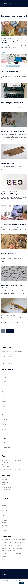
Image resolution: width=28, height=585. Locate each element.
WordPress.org (6, 450)
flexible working (18, 545)
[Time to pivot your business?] (14, 305)
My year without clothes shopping (12, 131)
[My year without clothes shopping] (14, 119)
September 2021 (6, 384)
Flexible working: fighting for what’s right (12, 354)
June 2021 (4, 389)
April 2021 (4, 394)
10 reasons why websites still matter (13, 224)
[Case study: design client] (14, 59)
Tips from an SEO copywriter (11, 194)
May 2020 (4, 409)
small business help (17, 69)
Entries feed (5, 445)
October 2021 (5, 381)
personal (4, 424)
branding (4, 419)
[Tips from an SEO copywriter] (14, 182)
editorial (10, 545)
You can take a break (8, 253)
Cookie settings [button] (14, 582)
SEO (15, 548)
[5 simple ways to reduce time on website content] (14, 90)
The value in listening (8, 163)
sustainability (18, 550)
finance (13, 545)
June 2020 (4, 406)
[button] (23, 3)
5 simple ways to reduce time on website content (12, 103)
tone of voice (5, 553)
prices (13, 548)
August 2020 (5, 401)
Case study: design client (9, 71)
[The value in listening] (14, 151)
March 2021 (5, 396)
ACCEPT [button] (21, 582)
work (22, 38)
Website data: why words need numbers (11, 41)
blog (3, 539)
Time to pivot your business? (11, 318)
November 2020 (6, 399)
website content (18, 38)
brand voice (11, 539)
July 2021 (4, 386)
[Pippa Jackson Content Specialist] (10, 3)
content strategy (11, 542)
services (18, 548)
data (17, 542)
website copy (7, 557)
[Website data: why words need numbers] (14, 28)
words (23, 557)
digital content (11, 38)
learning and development (6, 548)
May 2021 (4, 391)
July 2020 (4, 404)
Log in (3, 442)
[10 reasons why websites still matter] (14, 212)
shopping (21, 548)
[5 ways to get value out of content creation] (14, 273)
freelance (24, 545)
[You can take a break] (14, 241)
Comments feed (6, 447)
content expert (17, 539)
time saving (23, 550)
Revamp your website (7, 363)
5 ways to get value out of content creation (13, 286)
